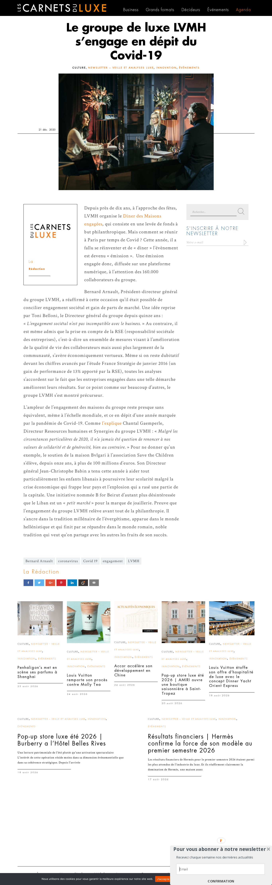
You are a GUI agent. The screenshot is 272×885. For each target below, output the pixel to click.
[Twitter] (39, 582)
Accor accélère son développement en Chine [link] (133, 670)
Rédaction (37, 269)
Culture (79, 68)
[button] (220, 849)
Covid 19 (90, 561)
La (31, 261)
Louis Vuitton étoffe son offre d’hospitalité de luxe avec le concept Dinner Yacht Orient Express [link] (231, 677)
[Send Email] (94, 582)
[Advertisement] (136, 832)
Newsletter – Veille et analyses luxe (121, 68)
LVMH (133, 561)
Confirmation (221, 881)
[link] (40, 618)
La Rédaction (41, 572)
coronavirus (68, 561)
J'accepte (163, 879)
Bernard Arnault (39, 561)
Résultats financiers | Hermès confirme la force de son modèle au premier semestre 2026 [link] (200, 743)
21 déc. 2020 (47, 130)
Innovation (166, 68)
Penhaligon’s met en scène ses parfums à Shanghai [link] (37, 672)
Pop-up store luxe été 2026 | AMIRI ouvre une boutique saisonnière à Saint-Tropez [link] (183, 684)
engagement (113, 561)
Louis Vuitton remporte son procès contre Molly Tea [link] (87, 679)
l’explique (112, 423)
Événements (189, 68)
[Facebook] (28, 582)
